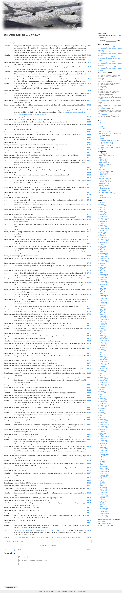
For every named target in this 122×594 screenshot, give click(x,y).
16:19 (89, 145)
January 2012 (104, 468)
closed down (101, 521)
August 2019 (103, 326)
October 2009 (103, 515)
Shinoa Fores (103, 96)
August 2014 (103, 429)
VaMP (102, 169)
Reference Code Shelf (106, 144)
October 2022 (103, 260)
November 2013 (104, 438)
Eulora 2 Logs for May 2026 (108, 67)
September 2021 (104, 283)
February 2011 (104, 487)
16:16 (89, 132)
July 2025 (102, 223)
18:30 (89, 483)
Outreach (103, 174)
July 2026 (102, 204)
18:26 (89, 470)
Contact (102, 126)
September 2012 (104, 454)
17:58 (89, 311)
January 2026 (104, 214)
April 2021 (102, 291)
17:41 (89, 239)
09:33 (89, 90)
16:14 (89, 124)
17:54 (89, 290)
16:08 (89, 105)
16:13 (89, 122)
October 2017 (103, 365)
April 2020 (102, 312)
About (101, 123)
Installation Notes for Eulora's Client (110, 133)
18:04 (89, 343)
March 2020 (103, 314)
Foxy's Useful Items (106, 131)
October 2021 (103, 281)
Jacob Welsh (103, 115)
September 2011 (104, 475)
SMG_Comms (104, 164)
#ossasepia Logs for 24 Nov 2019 (79, 550)
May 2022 (102, 269)
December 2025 (104, 216)
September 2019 (104, 324)
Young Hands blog (105, 523)
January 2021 (104, 297)
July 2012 (102, 457)
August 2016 (103, 389)
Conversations (104, 188)
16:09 (89, 117)
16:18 (89, 134)
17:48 (89, 270)
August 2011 (103, 477)
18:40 (89, 523)
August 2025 (103, 221)
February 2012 (104, 466)
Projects (102, 138)
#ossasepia (15, 541)
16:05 (89, 93)
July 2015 (102, 412)
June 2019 (103, 330)
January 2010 (104, 510)
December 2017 (104, 361)
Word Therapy (104, 197)
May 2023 (102, 248)
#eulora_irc (103, 178)
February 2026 (104, 213)
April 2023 (102, 249)
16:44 (89, 195)
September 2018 (104, 345)
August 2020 (103, 305)
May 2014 (102, 435)
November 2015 (104, 405)
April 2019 (102, 333)
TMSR (101, 195)
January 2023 (104, 255)
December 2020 (104, 298)
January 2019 (104, 338)
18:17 (89, 417)
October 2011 (103, 473)
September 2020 (104, 304)
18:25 (89, 463)
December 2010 (104, 490)
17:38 (89, 229)
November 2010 (104, 492)
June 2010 (103, 501)
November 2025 (104, 218)
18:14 (89, 398)
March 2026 (103, 211)
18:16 (89, 410)
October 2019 (103, 323)
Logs (21, 541)
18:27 (89, 473)
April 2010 (102, 504)
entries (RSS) (71, 591)
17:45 (89, 258)
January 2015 (104, 422)
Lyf (100, 187)
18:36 (89, 510)
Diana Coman (104, 75)
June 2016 (103, 393)
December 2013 (104, 436)
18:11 (89, 378)
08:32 (89, 67)
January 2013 (104, 449)
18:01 (89, 323)
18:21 (89, 437)
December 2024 (104, 228)
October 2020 (103, 302)
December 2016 (104, 382)
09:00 (89, 79)
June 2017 (103, 372)
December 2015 (104, 403)
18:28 (89, 478)
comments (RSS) (81, 591)
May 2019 (102, 331)
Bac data (103, 173)
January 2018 (104, 359)
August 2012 (103, 456)
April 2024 (102, 234)
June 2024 (103, 232)
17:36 (89, 217)
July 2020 (102, 307)
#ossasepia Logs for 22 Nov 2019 (16, 550)
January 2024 (104, 235)
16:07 (89, 100)
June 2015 (103, 414)
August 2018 (103, 347)
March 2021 (103, 293)
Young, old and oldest (106, 192)
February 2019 (104, 337)
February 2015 (104, 421)
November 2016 (104, 384)
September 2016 (104, 387)
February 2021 (104, 295)
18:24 (89, 460)
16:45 (89, 197)
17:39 (89, 232)
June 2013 (103, 445)
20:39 (89, 530)
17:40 (89, 236)
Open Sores (103, 162)
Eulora (101, 130)
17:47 (89, 266)
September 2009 (104, 517)
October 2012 (103, 452)
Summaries (103, 185)
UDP (101, 166)
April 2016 (102, 396)
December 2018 (104, 340)
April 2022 (102, 270)
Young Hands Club (108, 519)
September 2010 (104, 496)
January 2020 (104, 318)
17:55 (89, 294)
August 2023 (103, 242)
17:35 (89, 214)
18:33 (89, 498)
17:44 (89, 256)
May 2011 (102, 482)
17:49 (89, 273)
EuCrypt (102, 157)
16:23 (89, 160)
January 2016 (104, 401)
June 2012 (103, 459)
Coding (102, 154)
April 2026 (102, 209)
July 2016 (102, 391)
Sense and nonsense (106, 194)
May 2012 (102, 461)
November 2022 (104, 258)
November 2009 (104, 513)
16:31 (89, 187)
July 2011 (102, 478)
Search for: (103, 40)
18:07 (89, 356)
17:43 (89, 246)
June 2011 (103, 480)
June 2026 (103, 206)
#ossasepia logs (108, 525)
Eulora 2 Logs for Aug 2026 (108, 47)
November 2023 (104, 239)
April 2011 (102, 484)
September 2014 (104, 428)
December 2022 (104, 256)
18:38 (89, 515)
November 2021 (104, 279)
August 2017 (103, 368)
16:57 (89, 205)
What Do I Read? (105, 52)
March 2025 (103, 225)
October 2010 (103, 494)
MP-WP (102, 161)
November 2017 (104, 363)
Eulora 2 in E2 (104, 181)
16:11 (89, 119)
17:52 (89, 282)
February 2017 (104, 379)
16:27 (89, 185)
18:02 (89, 328)
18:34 (89, 500)
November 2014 (104, 424)
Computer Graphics (106, 155)
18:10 (89, 373)
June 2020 (103, 309)
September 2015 (104, 408)
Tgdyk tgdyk (103, 190)
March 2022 (103, 272)
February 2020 (104, 316)
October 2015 (103, 407)
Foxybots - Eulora (105, 135)
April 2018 (102, 354)
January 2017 (104, 380)
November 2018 (104, 342)
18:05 (89, 348)
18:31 (89, 488)
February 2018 (104, 358)
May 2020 (102, 311)
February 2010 (104, 508)
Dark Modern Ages (105, 171)
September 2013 (104, 442)
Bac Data (102, 124)
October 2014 (103, 426)
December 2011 (104, 470)
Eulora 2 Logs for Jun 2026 (107, 62)
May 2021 (102, 290)
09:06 (89, 83)
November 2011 (104, 471)
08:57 (89, 72)
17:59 (89, 314)
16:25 (89, 175)
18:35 (89, 508)
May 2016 (102, 394)
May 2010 (102, 503)
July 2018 (102, 349)
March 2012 (103, 464)
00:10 (89, 46)
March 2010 (103, 506)
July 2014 (102, 431)
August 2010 (103, 497)
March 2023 (103, 251)
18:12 (89, 390)
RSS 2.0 (53, 545)
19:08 (89, 525)
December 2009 (104, 511)
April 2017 (102, 375)
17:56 (89, 306)
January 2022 (104, 276)
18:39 (89, 520)
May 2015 (102, 415)
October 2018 (103, 344)
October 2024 (103, 230)
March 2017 (103, 377)
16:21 (89, 155)
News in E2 (103, 183)
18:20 (89, 434)
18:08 (89, 366)
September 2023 (104, 241)
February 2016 (104, 400)
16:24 (89, 170)
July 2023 (102, 244)
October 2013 (103, 440)
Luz (101, 80)
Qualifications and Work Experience (110, 140)
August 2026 (103, 202)
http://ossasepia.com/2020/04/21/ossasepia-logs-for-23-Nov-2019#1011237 (38, 530)
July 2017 (102, 370)
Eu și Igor (102, 128)
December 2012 (104, 450)
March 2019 (103, 335)
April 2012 (102, 463)
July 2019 (102, 328)
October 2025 (103, 220)
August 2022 (103, 263)
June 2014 (103, 433)
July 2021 (102, 286)
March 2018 (103, 356)
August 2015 (103, 410)
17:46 (89, 263)
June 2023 (103, 246)
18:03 (89, 336)
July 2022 (102, 265)
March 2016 (103, 398)
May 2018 (102, 352)
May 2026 (102, 207)
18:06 (89, 353)
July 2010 (102, 499)
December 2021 (104, 277)
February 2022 (104, 274)
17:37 (89, 219)
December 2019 (104, 319)
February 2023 (104, 253)
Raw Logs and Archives (106, 142)
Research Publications (106, 145)
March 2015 (103, 419)
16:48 (89, 200)
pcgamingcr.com (64, 57)
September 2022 (104, 262)
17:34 (89, 209)
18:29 (89, 480)
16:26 (89, 180)
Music (101, 137)
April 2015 (102, 417)
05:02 (89, 62)
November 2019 (104, 321)
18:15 (89, 407)
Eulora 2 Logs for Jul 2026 (107, 57)
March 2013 (103, 447)
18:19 (89, 425)
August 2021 (103, 284)
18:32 (89, 493)
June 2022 (103, 267)
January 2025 (104, 227)
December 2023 (104, 237)
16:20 (89, 147)
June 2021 (103, 288)
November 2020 (104, 300)
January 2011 (103, 489)
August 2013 (103, 443)
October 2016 (103, 386)
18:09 (89, 368)
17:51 (89, 278)
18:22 (89, 439)
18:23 (89, 446)
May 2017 (102, 373)
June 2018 (103, 351)
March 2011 (103, 485)
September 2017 (104, 366)
